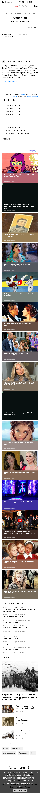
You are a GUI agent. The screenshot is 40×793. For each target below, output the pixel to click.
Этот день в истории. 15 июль (13, 617)
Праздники (22, 631)
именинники (35, 96)
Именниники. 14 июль (10, 649)
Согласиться (20, 790)
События (21, 615)
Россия (20, 608)
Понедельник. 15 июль (10, 638)
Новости (16, 34)
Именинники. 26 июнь (13, 121)
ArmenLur (20, 18)
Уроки (5, 748)
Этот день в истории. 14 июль (13, 644)
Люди (23, 34)
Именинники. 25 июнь (13, 124)
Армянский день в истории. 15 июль (15, 627)
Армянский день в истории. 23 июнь (17, 133)
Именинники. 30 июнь (13, 108)
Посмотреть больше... (10, 81)
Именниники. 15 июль (10, 622)
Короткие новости (20, 13)
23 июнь (29, 96)
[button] (32, 27)
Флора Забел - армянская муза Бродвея (27, 719)
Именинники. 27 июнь (13, 117)
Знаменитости (7, 36)
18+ (33, 753)
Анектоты (23, 753)
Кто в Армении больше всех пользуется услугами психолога (26, 733)
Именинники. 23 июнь (13, 105)
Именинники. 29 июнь (13, 111)
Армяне (21, 626)
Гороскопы (22, 636)
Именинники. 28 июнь (13, 114)
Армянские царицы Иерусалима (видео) (25, 707)
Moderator (14, 96)
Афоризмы (16, 748)
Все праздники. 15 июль (11, 633)
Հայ (16, 6)
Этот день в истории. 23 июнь (15, 130)
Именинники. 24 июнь (13, 127)
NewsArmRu (6, 34)
